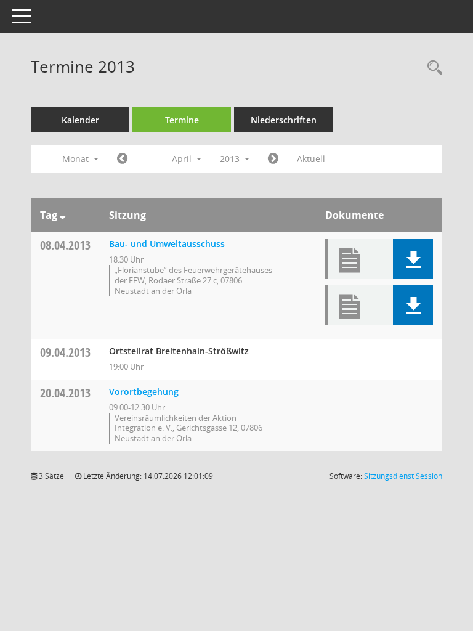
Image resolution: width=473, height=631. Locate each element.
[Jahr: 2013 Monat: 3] (122, 159)
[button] (413, 259)
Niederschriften (284, 120)
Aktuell (311, 159)
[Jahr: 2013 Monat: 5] (273, 159)
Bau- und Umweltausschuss (167, 244)
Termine (182, 120)
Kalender (80, 120)
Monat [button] (76, 159)
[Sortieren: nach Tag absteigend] (62, 215)
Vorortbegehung (144, 391)
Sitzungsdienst (403, 476)
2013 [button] (231, 159)
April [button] (183, 159)
